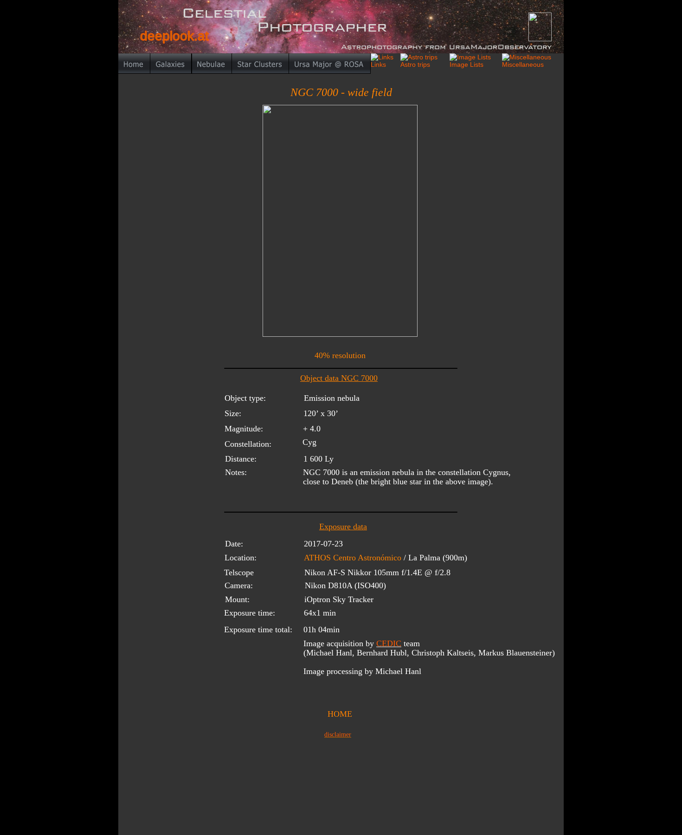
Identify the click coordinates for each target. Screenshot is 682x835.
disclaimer (337, 734)
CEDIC (388, 643)
